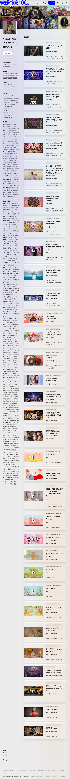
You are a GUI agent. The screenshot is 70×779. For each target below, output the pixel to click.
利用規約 (47, 776)
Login (45, 3)
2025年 (10, 73)
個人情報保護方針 (55, 776)
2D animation (17, 770)
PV (13, 772)
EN (58, 3)
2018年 (15, 78)
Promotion (53, 770)
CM (57, 770)
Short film (62, 770)
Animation (30, 770)
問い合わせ (64, 776)
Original (4, 772)
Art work (48, 770)
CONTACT (8, 53)
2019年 (10, 78)
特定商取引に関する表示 (37, 776)
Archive (5, 753)
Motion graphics (41, 770)
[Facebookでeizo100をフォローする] (3, 760)
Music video (24, 770)
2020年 (5, 78)
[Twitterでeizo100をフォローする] (6, 760)
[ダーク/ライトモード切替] (62, 3)
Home (4, 750)
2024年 (15, 73)
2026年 (5, 73)
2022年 (10, 75)
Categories (37, 3)
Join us (51, 3)
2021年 (15, 75)
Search (5, 755)
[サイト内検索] (66, 3)
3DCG (34, 770)
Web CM (10, 772)
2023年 (5, 75)
